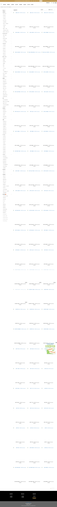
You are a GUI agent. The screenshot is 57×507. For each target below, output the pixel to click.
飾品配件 (4, 48)
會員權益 (23, 497)
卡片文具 (4, 68)
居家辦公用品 (5, 38)
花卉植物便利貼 (5, 157)
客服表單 (34, 496)
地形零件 (4, 113)
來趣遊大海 (4, 127)
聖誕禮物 (4, 212)
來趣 (3, 119)
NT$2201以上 (5, 220)
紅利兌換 (28, 4)
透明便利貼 (4, 159)
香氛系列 (4, 53)
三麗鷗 (4, 26)
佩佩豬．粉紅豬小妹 (6, 31)
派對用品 (4, 55)
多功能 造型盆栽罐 (5, 104)
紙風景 (4, 78)
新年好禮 (4, 199)
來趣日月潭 (4, 129)
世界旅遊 (4, 182)
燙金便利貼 (4, 156)
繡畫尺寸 (4, 74)
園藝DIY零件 (5, 103)
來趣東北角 (4, 131)
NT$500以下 (5, 214)
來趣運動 (4, 126)
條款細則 (27, 502)
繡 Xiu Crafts (4, 56)
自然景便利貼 (5, 166)
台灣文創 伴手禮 (5, 195)
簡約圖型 (4, 147)
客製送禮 (4, 197)
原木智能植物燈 (5, 99)
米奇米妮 (4, 16)
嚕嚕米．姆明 (5, 28)
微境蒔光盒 (4, 111)
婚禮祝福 (4, 204)
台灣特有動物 (5, 189)
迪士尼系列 (4, 20)
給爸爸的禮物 (5, 209)
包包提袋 (4, 51)
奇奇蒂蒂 (4, 15)
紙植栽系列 (4, 81)
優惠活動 (4, 4)
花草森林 (4, 141)
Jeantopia (4, 43)
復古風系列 (4, 86)
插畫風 (4, 63)
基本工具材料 (5, 73)
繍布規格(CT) (5, 76)
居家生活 (4, 50)
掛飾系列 (4, 84)
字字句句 (4, 146)
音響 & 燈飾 (4, 35)
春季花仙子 (4, 181)
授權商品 (8, 4)
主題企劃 (24, 4)
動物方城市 (4, 13)
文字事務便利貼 (5, 164)
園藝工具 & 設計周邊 (6, 101)
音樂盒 (4, 36)
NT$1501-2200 (5, 217)
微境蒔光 (4, 108)
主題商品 (4, 58)
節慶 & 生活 (4, 91)
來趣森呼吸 (4, 124)
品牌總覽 (12, 4)
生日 (3, 202)
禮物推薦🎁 (4, 194)
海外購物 (32, 4)
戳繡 (3, 64)
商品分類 (16, 4)
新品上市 (4, 10)
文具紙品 (4, 45)
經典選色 (4, 149)
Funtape (4, 134)
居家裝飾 (4, 61)
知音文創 (4, 169)
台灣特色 (4, 136)
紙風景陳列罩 (5, 96)
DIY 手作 (4, 46)
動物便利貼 (4, 161)
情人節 (4, 200)
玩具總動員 (4, 21)
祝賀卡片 (4, 171)
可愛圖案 (4, 144)
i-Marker (4, 154)
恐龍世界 (4, 176)
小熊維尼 (4, 18)
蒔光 (3, 98)
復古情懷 (4, 137)
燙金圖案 (4, 151)
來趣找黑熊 (4, 123)
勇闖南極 (4, 184)
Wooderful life (5, 33)
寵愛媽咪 (4, 207)
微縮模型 (4, 109)
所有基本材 (4, 118)
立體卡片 (4, 172)
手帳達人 (4, 142)
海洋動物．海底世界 (6, 186)
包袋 (3, 66)
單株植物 (4, 106)
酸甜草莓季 (4, 179)
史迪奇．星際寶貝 (5, 23)
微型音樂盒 (4, 116)
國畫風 (4, 60)
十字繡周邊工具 (5, 71)
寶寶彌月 (4, 205)
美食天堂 (4, 139)
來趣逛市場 (4, 121)
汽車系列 (4, 89)
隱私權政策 (29, 502)
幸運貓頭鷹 (4, 192)
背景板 (4, 114)
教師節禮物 (4, 210)
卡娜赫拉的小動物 (5, 30)
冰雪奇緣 (4, 25)
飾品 (3, 69)
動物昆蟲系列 (5, 83)
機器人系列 (4, 88)
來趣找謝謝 (4, 132)
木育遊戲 (4, 40)
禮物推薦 (20, 4)
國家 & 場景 (4, 93)
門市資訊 (11, 497)
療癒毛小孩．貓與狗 (6, 190)
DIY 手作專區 (5, 41)
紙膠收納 (4, 152)
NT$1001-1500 (5, 219)
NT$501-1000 (5, 215)
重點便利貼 (4, 162)
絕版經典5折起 (5, 94)
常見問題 (23, 496)
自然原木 (4, 187)
